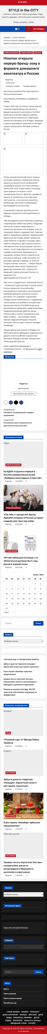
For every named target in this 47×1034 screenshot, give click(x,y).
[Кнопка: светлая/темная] (17, 29)
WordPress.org (10, 1003)
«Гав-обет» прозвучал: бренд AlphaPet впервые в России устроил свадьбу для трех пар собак (23, 517)
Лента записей (10, 994)
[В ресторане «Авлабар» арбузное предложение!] (23, 806)
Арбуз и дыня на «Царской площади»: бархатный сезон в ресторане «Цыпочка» (20, 782)
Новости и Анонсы (32, 1020)
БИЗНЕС (24, 1012)
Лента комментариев (13, 998)
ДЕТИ (40, 1014)
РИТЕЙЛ (31, 1023)
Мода (8, 733)
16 (41, 594)
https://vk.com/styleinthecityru (16, 927)
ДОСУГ (37, 1017)
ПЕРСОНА (33, 1014)
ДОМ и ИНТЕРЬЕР (10, 1014)
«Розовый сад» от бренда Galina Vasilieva (21, 659)
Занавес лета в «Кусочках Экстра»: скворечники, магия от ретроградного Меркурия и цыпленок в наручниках (20, 682)
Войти (6, 989)
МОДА (9, 1017)
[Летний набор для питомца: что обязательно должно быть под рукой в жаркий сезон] (23, 541)
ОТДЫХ (8, 1020)
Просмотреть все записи (23, 393)
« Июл (6, 612)
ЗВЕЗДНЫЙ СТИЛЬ (18, 1023)
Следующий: (18, 423)
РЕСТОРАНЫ (10, 773)
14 (29, 594)
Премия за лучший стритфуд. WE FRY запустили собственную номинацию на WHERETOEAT (20, 692)
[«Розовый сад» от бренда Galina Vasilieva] (23, 723)
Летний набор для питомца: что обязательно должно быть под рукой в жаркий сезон (21, 560)
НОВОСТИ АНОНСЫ (11, 53)
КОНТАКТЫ (17, 1020)
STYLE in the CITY (24, 10)
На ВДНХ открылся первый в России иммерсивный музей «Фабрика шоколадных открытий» (23, 474)
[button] (6, 402)
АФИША (23, 1014)
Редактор (9, 79)
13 (24, 594)
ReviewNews (39, 1028)
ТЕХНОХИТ (34, 1012)
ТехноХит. (37, 53)
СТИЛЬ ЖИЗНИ (26, 53)
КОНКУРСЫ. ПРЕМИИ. (22, 1017)
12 (18, 594)
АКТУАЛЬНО (39, 29)
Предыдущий (19, 412)
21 (29, 599)
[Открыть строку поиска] (23, 29)
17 (7, 599)
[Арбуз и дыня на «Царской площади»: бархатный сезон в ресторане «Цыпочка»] (23, 763)
